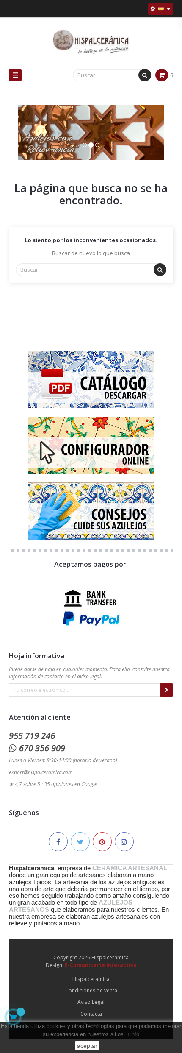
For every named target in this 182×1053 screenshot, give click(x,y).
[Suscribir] (166, 690)
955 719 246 (32, 735)
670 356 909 (42, 748)
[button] (22, 141)
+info (133, 1034)
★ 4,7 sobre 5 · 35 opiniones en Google (53, 784)
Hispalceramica (91, 979)
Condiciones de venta (91, 990)
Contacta (91, 1013)
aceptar (87, 1045)
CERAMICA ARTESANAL (129, 868)
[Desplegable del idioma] (160, 9)
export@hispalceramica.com (40, 772)
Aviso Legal (91, 1002)
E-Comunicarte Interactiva (101, 965)
